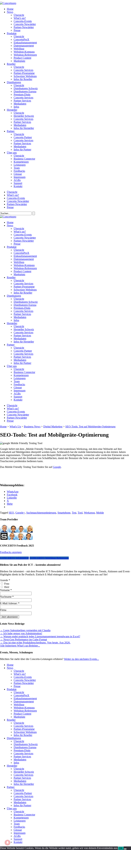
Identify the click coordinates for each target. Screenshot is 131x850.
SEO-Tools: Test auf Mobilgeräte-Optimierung (90, 426)
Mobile (100, 512)
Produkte (12, 33)
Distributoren (14, 82)
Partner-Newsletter (24, 27)
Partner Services (22, 100)
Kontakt (18, 186)
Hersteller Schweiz (24, 115)
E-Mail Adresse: (9, 603)
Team (17, 167)
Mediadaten (20, 103)
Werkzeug (89, 512)
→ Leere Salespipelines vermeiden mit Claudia (25, 630)
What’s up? (20, 18)
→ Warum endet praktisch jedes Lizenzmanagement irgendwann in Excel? (40, 636)
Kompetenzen (21, 161)
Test (74, 512)
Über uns (12, 152)
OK (120, 848)
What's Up (15, 426)
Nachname (7, 596)
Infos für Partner (22, 149)
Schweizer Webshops (25, 76)
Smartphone (63, 512)
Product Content (22, 57)
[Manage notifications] (7, 842)
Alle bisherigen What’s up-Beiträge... (20, 645)
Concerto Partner (23, 137)
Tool (80, 512)
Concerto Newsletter (25, 24)
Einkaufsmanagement (25, 42)
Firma (3, 610)
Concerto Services (23, 70)
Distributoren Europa (25, 91)
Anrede (5, 580)
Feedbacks (19, 170)
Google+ (20, 512)
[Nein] (125, 848)
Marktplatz (19, 60)
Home (10, 8)
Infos (16, 106)
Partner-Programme (24, 73)
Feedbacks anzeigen (11, 552)
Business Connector (24, 158)
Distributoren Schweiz (26, 88)
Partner (10, 131)
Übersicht (19, 15)
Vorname (6, 590)
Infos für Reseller (23, 79)
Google (57, 467)
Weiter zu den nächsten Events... (81, 659)
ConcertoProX (21, 39)
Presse (17, 30)
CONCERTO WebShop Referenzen (49, 558)
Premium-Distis (22, 94)
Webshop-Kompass (24, 51)
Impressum (19, 177)
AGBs (17, 180)
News (10, 12)
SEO (11, 512)
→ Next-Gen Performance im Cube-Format (23, 639)
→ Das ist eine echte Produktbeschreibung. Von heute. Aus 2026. (35, 642)
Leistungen (20, 164)
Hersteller (12, 109)
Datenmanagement (24, 45)
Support (18, 183)
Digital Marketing (52, 426)
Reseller (11, 63)
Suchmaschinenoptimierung (41, 512)
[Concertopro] (8, 3)
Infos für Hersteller (24, 128)
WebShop (19, 48)
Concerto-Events (23, 21)
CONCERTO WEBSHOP (14, 558)
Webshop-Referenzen (25, 54)
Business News (32, 426)
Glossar (18, 174)
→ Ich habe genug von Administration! (21, 633)
